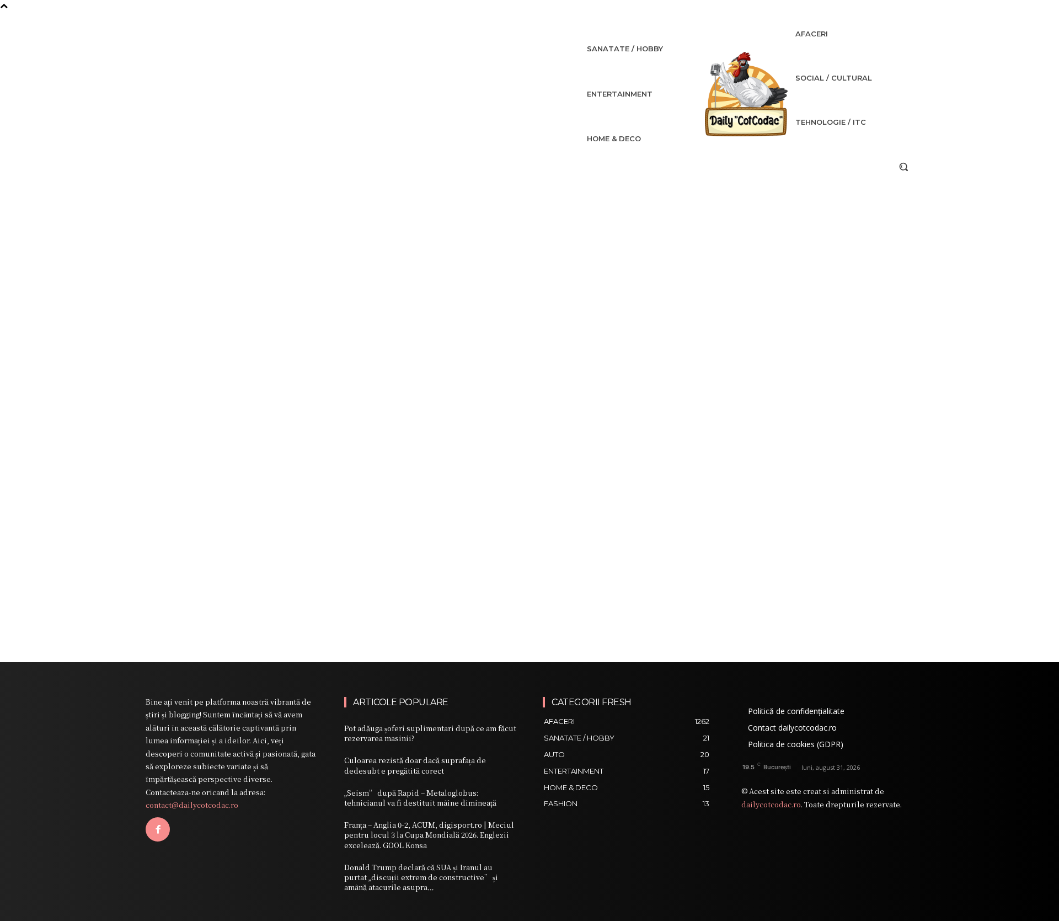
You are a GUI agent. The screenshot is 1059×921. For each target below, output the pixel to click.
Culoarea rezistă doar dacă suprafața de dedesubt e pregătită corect (415, 765)
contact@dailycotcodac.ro (192, 805)
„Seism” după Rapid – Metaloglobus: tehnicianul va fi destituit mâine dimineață (420, 797)
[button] (903, 167)
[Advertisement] (529, 259)
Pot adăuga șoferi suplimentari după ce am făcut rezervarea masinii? (430, 733)
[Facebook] (158, 829)
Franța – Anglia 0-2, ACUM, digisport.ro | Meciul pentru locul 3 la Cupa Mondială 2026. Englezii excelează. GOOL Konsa (429, 834)
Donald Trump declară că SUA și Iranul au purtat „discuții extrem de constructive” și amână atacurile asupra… (421, 877)
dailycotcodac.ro (771, 804)
